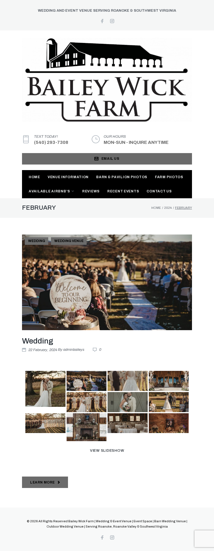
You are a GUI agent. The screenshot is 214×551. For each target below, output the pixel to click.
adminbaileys (73, 350)
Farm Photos (169, 177)
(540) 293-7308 (51, 142)
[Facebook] (102, 21)
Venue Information (68, 177)
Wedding (36, 241)
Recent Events (123, 191)
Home (34, 177)
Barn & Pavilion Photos (121, 177)
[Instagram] (112, 21)
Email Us (110, 159)
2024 (168, 207)
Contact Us (159, 191)
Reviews (91, 191)
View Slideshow (107, 451)
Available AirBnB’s (49, 191)
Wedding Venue (69, 241)
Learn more (42, 482)
